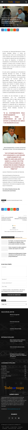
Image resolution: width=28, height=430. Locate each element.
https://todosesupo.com (14, 229)
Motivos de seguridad (14, 314)
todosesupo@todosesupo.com (13, 409)
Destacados (6, 4)
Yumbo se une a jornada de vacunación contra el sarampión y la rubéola (7, 219)
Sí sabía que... (9, 15)
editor (14, 227)
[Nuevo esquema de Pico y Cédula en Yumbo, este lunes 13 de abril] (5, 342)
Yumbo (3, 201)
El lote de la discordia (14, 321)
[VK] (17, 30)
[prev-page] (2, 260)
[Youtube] (19, 418)
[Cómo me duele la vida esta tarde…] (5, 349)
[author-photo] (14, 225)
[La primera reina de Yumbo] (5, 331)
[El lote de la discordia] (5, 323)
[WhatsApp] (11, 30)
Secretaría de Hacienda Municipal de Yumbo (14, 200)
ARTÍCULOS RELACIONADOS (8, 237)
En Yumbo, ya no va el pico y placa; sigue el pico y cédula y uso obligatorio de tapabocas (18, 355)
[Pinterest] (8, 30)
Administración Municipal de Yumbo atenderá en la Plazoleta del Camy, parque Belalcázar (17, 255)
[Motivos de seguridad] (5, 316)
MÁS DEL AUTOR (18, 237)
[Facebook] (2, 30)
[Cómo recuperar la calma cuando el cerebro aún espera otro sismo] (4, 248)
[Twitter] (5, 30)
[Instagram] (12, 418)
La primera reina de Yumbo (15, 328)
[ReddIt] (14, 30)
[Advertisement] (14, 41)
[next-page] (4, 260)
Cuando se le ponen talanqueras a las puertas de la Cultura (20, 219)
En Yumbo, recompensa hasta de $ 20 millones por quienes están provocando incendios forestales (17, 242)
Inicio (2, 4)
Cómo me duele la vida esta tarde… (17, 346)
